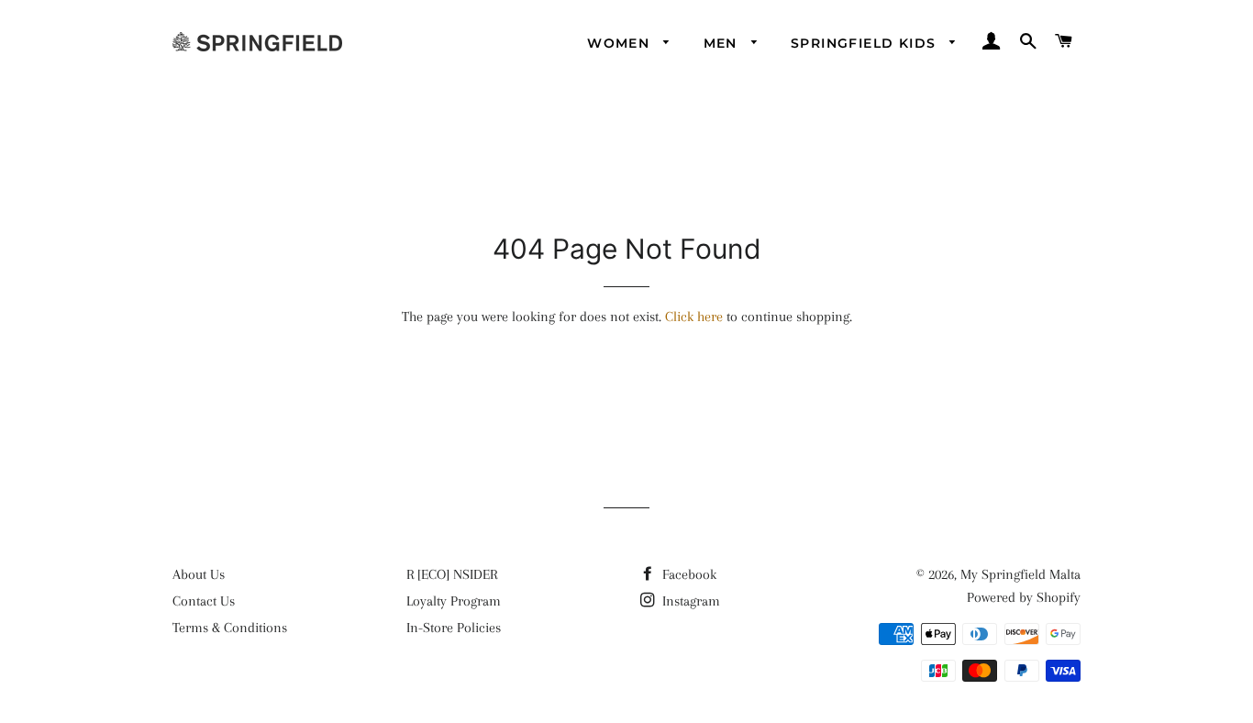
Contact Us (203, 601)
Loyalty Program (453, 601)
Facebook (687, 574)
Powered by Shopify (1024, 597)
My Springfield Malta (1020, 574)
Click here (694, 316)
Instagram (689, 601)
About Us (198, 574)
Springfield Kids (866, 43)
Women (620, 43)
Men (723, 43)
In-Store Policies (453, 627)
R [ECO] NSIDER (451, 574)
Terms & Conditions (229, 627)
